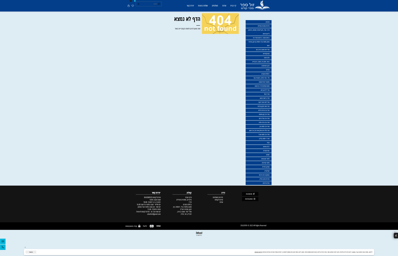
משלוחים (215, 5)
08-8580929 (148, 197)
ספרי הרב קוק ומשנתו (264, 114)
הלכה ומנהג (266, 58)
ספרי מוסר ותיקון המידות (263, 106)
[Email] (3, 242)
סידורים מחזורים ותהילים (263, 26)
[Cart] (128, 6)
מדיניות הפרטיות (258, 252)
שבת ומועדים (266, 151)
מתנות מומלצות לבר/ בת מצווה (262, 86)
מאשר (31, 252)
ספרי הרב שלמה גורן (264, 126)
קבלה (268, 143)
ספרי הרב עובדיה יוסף (264, 118)
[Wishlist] (133, 6)
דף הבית (233, 5)
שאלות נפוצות (203, 5)
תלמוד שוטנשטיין (265, 159)
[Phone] (3, 247)
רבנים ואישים (266, 147)
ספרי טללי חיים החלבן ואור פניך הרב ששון (259, 130)
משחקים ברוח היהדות (264, 175)
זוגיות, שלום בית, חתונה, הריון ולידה (260, 62)
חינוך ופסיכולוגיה (265, 66)
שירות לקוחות (219, 200)
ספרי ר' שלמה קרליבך (264, 139)
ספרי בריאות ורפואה (264, 98)
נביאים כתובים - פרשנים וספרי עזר (261, 38)
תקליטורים (267, 171)
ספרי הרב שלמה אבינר (263, 135)
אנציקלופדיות (266, 54)
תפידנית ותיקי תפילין (264, 179)
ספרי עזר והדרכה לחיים (263, 110)
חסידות (267, 70)
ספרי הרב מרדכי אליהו (264, 122)
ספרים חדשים (266, 183)
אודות (224, 5)
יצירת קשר (190, 5)
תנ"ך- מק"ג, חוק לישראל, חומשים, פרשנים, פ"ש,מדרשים (258, 32)
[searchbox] (149, 4)
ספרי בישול (266, 94)
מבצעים (267, 22)
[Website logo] (255, 6)
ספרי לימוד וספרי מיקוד (263, 102)
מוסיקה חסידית (265, 167)
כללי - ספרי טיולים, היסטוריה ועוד (261, 78)
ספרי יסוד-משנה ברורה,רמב (262, 50)
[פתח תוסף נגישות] (396, 235)
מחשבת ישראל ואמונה (264, 82)
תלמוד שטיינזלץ (265, 163)
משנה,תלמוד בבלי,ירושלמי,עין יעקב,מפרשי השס (259, 44)
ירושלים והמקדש (265, 74)
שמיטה (267, 155)
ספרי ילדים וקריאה (265, 90)
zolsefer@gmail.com (154, 214)
